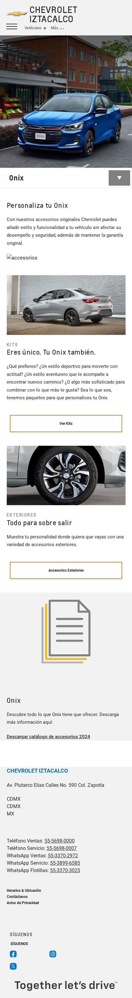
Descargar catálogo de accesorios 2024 (48, 736)
